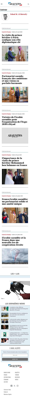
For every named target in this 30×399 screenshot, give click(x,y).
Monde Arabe (7, 372)
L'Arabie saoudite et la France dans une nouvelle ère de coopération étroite (14, 241)
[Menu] (1, 4)
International (7, 377)
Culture (6, 382)
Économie (6, 379)
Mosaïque (17, 377)
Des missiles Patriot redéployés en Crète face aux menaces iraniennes (19, 315)
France (5, 375)
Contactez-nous (7, 389)
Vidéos (16, 379)
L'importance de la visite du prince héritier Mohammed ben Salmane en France (14, 162)
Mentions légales (8, 394)
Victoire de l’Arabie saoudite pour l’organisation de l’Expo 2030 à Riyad (14, 121)
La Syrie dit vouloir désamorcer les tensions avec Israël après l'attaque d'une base (19, 321)
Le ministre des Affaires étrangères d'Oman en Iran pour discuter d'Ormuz (19, 309)
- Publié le (12, 32)
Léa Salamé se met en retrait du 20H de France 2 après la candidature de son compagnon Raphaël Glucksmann (19, 328)
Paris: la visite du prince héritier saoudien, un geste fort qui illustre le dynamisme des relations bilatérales (19, 341)
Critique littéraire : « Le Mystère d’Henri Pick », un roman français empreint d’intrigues (19, 334)
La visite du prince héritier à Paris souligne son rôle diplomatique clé (12, 39)
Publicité (6, 392)
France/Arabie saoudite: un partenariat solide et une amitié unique (15, 201)
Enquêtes (17, 372)
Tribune (17, 375)
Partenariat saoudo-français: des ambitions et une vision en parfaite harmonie (14, 80)
